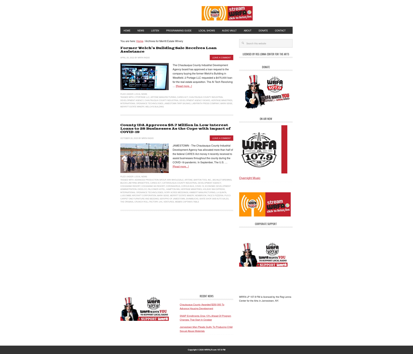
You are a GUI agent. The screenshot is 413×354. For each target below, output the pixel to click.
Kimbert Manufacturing (202, 192)
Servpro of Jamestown (172, 198)
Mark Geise (226, 103)
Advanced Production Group (150, 179)
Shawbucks (192, 198)
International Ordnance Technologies (141, 103)
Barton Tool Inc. (203, 179)
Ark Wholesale (175, 179)
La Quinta (221, 192)
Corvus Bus (187, 186)
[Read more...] (184, 86)
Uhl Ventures (166, 201)
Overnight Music (249, 178)
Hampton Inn (173, 189)
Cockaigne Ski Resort (153, 186)
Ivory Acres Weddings (176, 192)
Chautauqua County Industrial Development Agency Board (177, 100)
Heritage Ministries (221, 100)
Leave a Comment (221, 57)
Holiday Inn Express (214, 189)
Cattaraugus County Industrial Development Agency (191, 182)
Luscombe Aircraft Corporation (138, 195)
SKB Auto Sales (220, 198)
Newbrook (200, 195)
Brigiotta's (143, 182)
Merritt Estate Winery (132, 106)
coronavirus (173, 186)
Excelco (142, 189)
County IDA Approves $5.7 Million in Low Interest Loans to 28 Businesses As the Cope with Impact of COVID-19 (175, 128)
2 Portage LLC (142, 97)
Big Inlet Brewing (222, 179)
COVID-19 (199, 186)
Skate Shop (205, 198)
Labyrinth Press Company (205, 103)
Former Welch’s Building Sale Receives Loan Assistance (168, 50)
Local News (140, 94)
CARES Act (182, 97)
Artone (189, 179)
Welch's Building (154, 106)
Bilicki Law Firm (128, 182)
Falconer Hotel (156, 189)
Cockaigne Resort (130, 186)
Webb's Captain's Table (187, 201)
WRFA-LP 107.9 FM (153, 12)
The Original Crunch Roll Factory (139, 201)
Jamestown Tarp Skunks (177, 103)
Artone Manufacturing (163, 97)
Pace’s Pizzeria (215, 195)
